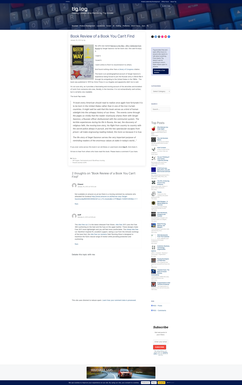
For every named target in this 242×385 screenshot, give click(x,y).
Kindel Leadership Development (150, 1)
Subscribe (166, 6)
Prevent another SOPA (80, 162)
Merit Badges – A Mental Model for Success (162, 203)
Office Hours (165, 1)
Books (75, 158)
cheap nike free (132, 229)
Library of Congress (126, 69)
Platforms (126, 26)
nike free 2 (120, 225)
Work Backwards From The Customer (163, 235)
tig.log (80, 9)
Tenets (159, 192)
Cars (143, 26)
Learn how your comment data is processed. (119, 300)
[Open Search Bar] (148, 26)
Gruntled (75, 26)
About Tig (173, 1)
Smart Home (135, 26)
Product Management (87, 26)
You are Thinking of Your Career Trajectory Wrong (163, 158)
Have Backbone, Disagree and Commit (162, 214)
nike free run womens (99, 234)
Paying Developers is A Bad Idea (163, 259)
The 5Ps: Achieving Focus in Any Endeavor (163, 182)
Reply (76, 204)
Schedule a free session (159, 71)
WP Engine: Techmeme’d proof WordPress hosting (89, 160)
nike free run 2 (83, 225)
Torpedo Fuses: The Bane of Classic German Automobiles (160, 272)
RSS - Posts (157, 306)
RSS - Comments (159, 310)
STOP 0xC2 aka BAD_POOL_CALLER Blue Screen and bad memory (160, 170)
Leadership (101, 26)
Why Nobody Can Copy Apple (162, 128)
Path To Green (161, 147)
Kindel (68, 1)
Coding (118, 26)
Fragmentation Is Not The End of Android (163, 283)
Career (108, 26)
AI (113, 26)
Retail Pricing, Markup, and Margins (161, 225)
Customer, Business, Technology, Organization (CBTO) (160, 248)
